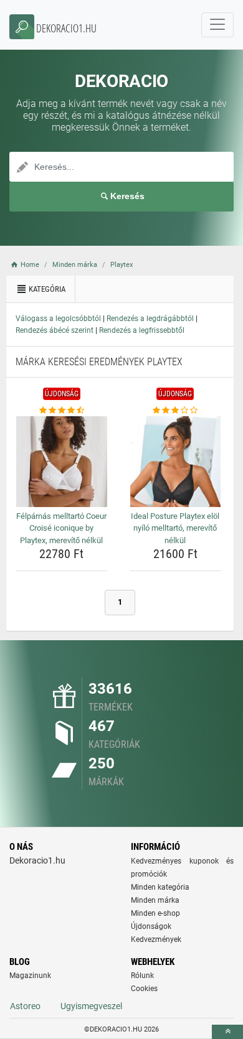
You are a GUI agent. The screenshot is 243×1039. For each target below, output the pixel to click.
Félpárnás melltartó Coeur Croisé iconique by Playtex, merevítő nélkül (61, 528)
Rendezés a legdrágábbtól (150, 318)
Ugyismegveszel (91, 1006)
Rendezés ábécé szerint (54, 330)
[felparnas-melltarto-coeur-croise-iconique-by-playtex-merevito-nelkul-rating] (61, 410)
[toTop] (227, 1032)
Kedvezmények (156, 939)
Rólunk (142, 975)
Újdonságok (151, 926)
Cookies (144, 988)
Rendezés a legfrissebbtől (141, 330)
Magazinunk (30, 975)
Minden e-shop (155, 913)
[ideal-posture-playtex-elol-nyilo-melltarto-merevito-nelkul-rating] (175, 410)
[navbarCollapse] (217, 24)
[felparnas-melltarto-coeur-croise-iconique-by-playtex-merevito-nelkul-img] (61, 461)
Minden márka (155, 900)
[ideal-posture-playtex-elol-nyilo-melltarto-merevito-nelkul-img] (175, 461)
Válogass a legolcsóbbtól (58, 318)
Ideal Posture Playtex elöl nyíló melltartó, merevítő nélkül (175, 528)
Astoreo (25, 1006)
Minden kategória (160, 887)
